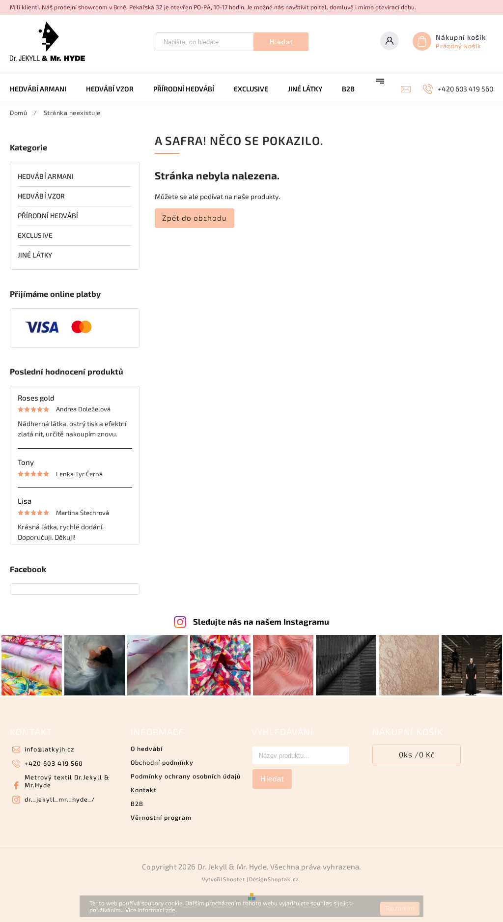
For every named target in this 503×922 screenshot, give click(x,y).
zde (170, 909)
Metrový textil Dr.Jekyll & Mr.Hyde (67, 781)
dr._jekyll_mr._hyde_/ (60, 799)
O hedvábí (147, 748)
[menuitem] (43, 89)
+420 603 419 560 (54, 763)
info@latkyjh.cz (49, 749)
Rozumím (400, 908)
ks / (417, 754)
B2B (137, 803)
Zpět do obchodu (194, 217)
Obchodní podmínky (162, 762)
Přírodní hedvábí (48, 215)
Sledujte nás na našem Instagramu (261, 621)
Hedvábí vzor (41, 196)
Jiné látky (35, 255)
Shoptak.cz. (284, 879)
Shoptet (234, 879)
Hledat (281, 42)
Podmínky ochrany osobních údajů (186, 776)
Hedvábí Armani (46, 176)
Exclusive (35, 235)
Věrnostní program (161, 817)
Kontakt (144, 790)
